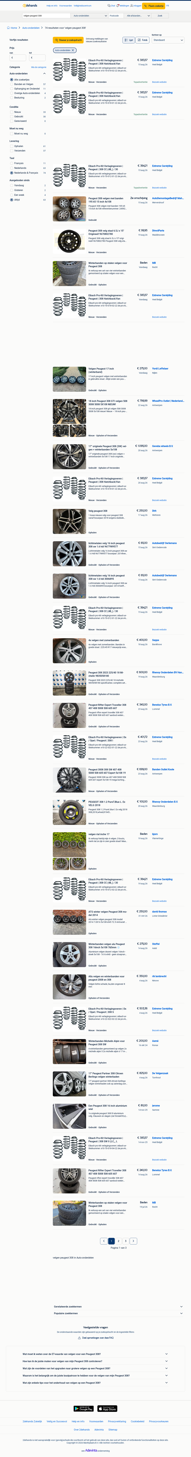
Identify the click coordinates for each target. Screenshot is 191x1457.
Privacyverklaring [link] (117, 1421)
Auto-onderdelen (62, 50)
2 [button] (118, 1241)
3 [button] (125, 1241)
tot (30, 53)
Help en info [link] (52, 5)
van (11, 53)
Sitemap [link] (112, 1429)
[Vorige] (104, 1241)
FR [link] (167, 5)
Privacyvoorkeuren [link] (158, 1421)
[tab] (129, 40)
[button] (122, 5)
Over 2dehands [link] (82, 1429)
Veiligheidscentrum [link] (82, 5)
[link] (33, 5)
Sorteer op (157, 35)
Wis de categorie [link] (38, 67)
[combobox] (46, 15)
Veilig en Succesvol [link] (57, 1421)
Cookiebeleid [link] (137, 1421)
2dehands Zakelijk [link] (32, 1421)
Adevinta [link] (99, 1429)
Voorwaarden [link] (65, 5)
